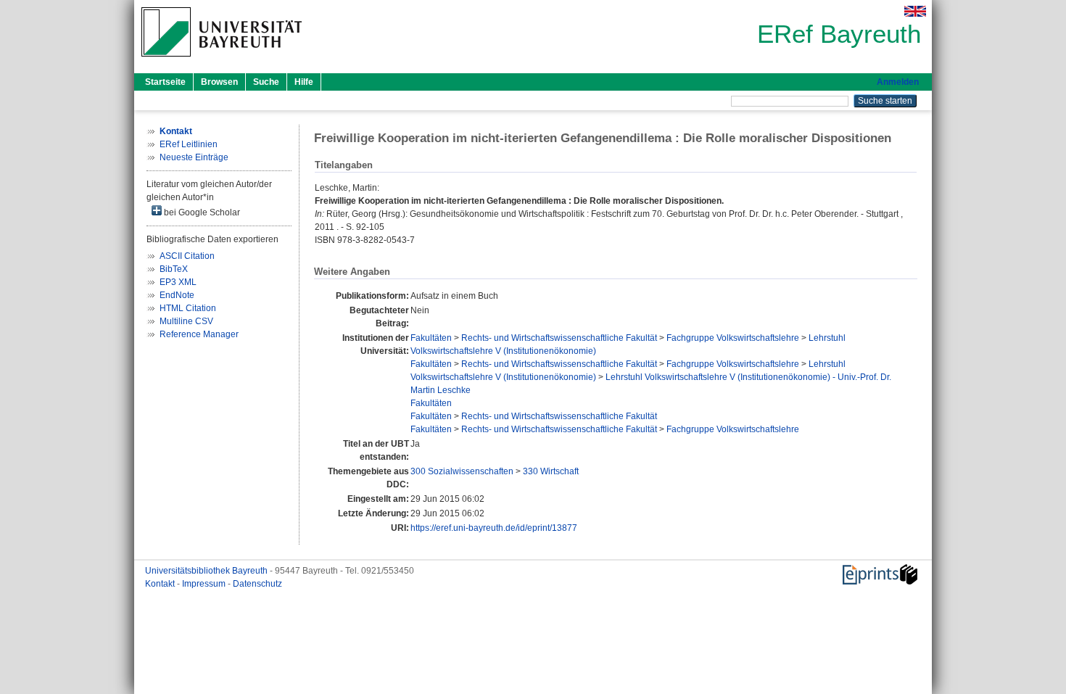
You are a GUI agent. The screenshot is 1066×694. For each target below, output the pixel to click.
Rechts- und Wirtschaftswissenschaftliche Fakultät (559, 338)
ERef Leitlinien (189, 144)
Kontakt (161, 584)
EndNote (177, 295)
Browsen (219, 82)
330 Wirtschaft (551, 471)
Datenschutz (257, 584)
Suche (266, 82)
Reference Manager (199, 334)
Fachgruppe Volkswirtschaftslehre (732, 338)
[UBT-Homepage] (221, 61)
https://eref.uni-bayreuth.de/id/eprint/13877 (493, 528)
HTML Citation (188, 308)
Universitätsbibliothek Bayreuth (207, 571)
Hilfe (303, 82)
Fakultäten (431, 338)
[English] (915, 11)
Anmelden (898, 82)
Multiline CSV (186, 321)
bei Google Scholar (201, 212)
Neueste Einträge (194, 157)
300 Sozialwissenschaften (461, 471)
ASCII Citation (187, 256)
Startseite (165, 82)
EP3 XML (178, 282)
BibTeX (174, 269)
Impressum (205, 584)
